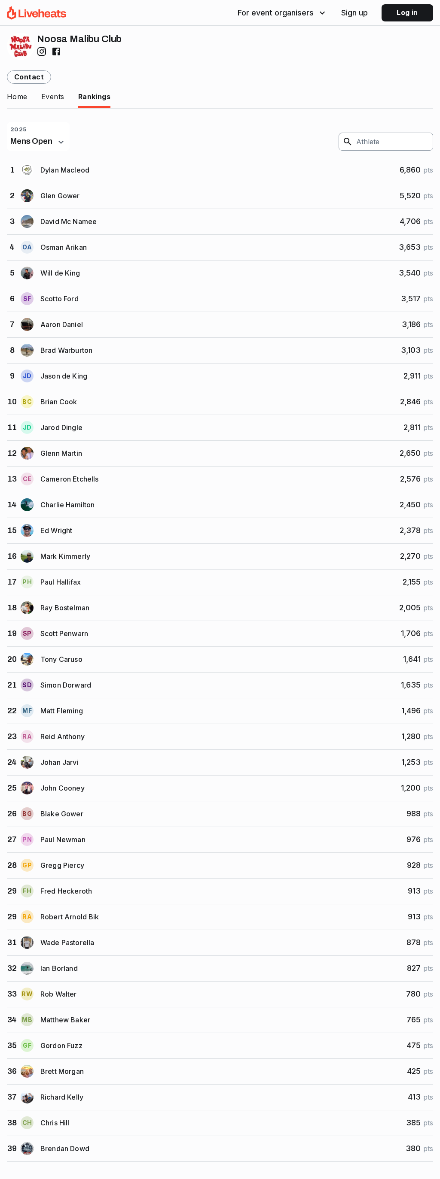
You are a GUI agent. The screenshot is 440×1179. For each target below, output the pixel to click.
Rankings (94, 96)
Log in (407, 12)
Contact (29, 77)
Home (17, 96)
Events (52, 96)
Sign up (354, 12)
